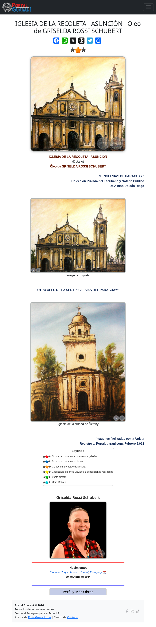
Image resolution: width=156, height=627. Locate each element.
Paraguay (96, 572)
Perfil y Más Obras (78, 591)
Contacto (72, 617)
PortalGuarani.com (39, 617)
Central (84, 572)
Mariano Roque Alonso (64, 572)
